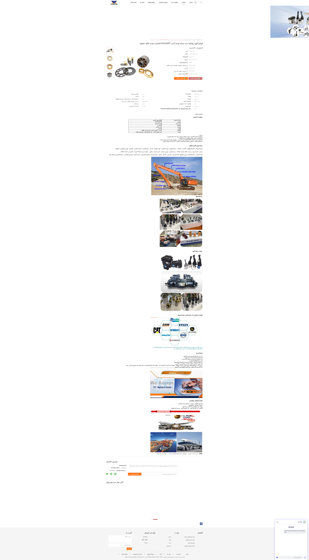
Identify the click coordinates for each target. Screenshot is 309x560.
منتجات (184, 2)
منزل (187, 554)
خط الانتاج (145, 536)
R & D (146, 543)
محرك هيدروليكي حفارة (189, 536)
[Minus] (277, 522)
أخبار (160, 554)
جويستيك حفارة (191, 543)
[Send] (277, 557)
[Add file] (305, 557)
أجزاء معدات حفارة (193, 453)
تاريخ (170, 539)
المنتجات (178, 554)
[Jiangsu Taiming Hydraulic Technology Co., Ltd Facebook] (201, 523)
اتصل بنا (142, 2)
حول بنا (169, 554)
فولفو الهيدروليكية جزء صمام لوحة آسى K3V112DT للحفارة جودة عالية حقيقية (168, 39)
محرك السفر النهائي (190, 539)
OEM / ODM (144, 539)
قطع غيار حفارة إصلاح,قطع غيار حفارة (177, 453)
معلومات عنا (174, 2)
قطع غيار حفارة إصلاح (161, 453)
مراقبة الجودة (151, 2)
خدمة (170, 543)
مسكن (191, 2)
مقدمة (169, 536)
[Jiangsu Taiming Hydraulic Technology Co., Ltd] (114, 3)
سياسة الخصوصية (137, 554)
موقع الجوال (125, 554)
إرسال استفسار (135, 474)
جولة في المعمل (163, 2)
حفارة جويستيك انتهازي (189, 546)
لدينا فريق (169, 546)
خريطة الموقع (150, 554)
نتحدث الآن (133, 2)
